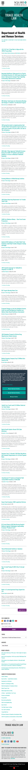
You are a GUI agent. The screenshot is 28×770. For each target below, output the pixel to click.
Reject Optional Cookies (14, 388)
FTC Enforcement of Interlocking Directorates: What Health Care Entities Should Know (13, 668)
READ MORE (13, 758)
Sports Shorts (4, 705)
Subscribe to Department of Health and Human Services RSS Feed (14, 40)
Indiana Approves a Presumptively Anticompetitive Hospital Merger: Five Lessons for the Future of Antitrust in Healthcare (14, 664)
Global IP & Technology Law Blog (7, 683)
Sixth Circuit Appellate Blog (6, 702)
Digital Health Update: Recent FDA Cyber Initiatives (11, 430)
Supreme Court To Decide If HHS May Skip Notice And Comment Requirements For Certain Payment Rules (13, 455)
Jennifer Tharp (5, 433)
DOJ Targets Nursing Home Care (9, 290)
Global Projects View (5, 688)
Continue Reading (6, 68)
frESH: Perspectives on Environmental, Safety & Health (11, 716)
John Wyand (5, 53)
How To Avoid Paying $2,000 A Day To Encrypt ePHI (12, 567)
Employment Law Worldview (6, 681)
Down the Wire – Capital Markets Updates (9, 679)
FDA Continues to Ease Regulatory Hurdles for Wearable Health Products (13, 661)
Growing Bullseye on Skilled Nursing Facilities (12, 178)
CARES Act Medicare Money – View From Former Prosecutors (13, 220)
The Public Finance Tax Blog (6, 707)
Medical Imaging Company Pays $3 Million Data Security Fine (13, 359)
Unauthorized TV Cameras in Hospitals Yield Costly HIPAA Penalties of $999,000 (13, 478)
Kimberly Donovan (11, 53)
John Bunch (18, 53)
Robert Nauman (6, 271)
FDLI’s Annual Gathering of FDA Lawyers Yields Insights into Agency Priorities (13, 653)
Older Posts (22, 610)
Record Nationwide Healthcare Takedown (12, 549)
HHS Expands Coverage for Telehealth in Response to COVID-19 (12, 268)
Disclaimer (7, 744)
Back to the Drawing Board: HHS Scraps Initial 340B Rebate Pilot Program (13, 657)
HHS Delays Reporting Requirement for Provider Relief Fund (14, 200)
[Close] (25, 371)
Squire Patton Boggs (20, 3)
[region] (14, 385)
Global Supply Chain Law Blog (6, 690)
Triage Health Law (4, 712)
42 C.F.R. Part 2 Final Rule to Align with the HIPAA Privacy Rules (13, 50)
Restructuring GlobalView (6, 700)
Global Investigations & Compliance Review (9, 686)
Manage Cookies (14, 396)
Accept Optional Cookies (14, 392)
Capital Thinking (4, 676)
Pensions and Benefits (5, 695)
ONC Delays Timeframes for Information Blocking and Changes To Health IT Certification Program (13, 101)
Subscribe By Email (7, 624)
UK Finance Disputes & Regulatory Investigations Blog (11, 714)
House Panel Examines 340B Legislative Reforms (13, 502)
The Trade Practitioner (5, 709)
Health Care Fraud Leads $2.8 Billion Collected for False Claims (13, 406)
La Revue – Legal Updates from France (8, 693)
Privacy (2, 744)
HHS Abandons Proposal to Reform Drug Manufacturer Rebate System (12, 335)
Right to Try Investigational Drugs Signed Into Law (13, 590)
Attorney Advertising (6, 738)
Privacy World (4, 697)
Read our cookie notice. (7, 384)
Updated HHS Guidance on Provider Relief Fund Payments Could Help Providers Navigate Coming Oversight (13, 243)
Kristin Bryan (5, 104)
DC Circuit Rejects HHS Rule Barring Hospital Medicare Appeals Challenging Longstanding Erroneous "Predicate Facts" (12, 526)
